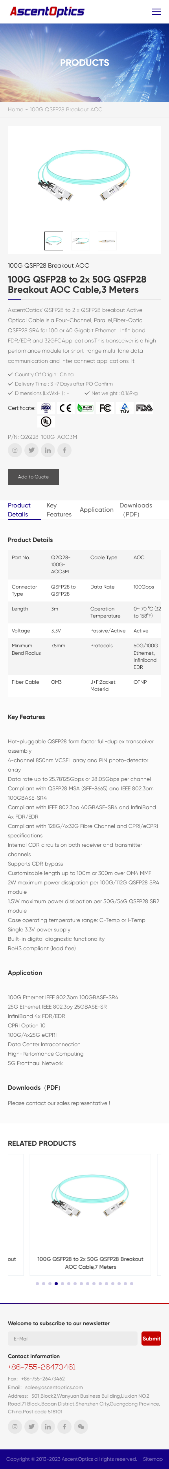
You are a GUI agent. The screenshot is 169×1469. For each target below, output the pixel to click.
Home (15, 109)
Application (97, 509)
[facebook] (64, 450)
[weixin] (81, 1427)
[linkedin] (48, 450)
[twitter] (31, 450)
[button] (37, 1283)
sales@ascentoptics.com (54, 1387)
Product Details (19, 510)
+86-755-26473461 (41, 1367)
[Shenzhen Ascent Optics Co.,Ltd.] (48, 11)
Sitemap (153, 1459)
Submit (151, 1338)
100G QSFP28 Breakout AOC (66, 109)
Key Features (59, 510)
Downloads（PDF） (135, 510)
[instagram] (15, 450)
